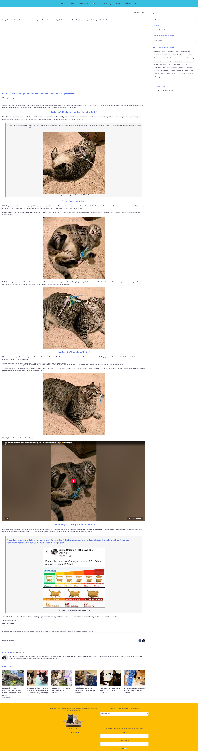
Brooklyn (182, 55)
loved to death (61, 631)
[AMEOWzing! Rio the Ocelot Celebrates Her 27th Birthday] (61, 678)
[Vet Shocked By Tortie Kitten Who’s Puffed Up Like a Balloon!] (86, 678)
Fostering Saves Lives (179, 61)
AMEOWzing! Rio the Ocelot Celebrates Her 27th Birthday (61, 690)
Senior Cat (180, 70)
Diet (35, 631)
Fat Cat (38, 631)
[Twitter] (159, 29)
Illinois (156, 64)
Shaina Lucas (189, 70)
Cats (184, 58)
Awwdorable (26, 631)
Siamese (156, 73)
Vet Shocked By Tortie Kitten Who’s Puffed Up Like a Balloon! (86, 690)
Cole (33, 631)
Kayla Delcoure (47, 631)
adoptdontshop (158, 55)
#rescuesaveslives (159, 51)
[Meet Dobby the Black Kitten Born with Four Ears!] (110, 678)
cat (161, 58)
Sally (80, 631)
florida (156, 61)
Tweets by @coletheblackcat (165, 90)
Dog (193, 58)
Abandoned (170, 51)
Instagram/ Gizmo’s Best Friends (78, 195)
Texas (173, 73)
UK (155, 77)
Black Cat (167, 55)
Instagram (163, 64)
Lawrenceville (55, 631)
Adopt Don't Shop (186, 51)
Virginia (160, 77)
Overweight (76, 631)
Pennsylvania (165, 70)
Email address (124, 740)
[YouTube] (156, 29)
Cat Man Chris (168, 58)
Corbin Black (6, 631)
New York (156, 70)
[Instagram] (162, 29)
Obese (71, 631)
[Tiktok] (165, 29)
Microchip (182, 67)
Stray (162, 73)
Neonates (190, 67)
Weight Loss (84, 631)
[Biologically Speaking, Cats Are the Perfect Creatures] (134, 678)
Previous (136, 13)
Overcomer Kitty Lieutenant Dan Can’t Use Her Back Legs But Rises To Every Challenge (37, 690)
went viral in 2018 (84, 610)
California (190, 55)
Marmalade (67, 631)
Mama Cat (166, 67)
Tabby (168, 73)
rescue (173, 70)
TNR (183, 73)
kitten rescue (176, 64)
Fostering (168, 61)
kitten (169, 64)
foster (161, 61)
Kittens (184, 64)
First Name (124, 733)
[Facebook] (154, 29)
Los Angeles (157, 67)
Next (142, 13)
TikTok (178, 73)
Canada (156, 58)
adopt (177, 51)
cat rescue (177, 58)
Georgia (42, 631)
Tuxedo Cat (190, 73)
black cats (175, 55)
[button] (129, 3)
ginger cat (190, 61)
